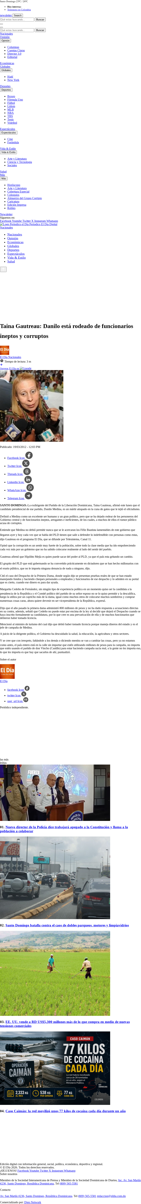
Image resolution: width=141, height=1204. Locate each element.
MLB (10, 109)
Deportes (5, 86)
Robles (11, 208)
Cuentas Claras (16, 50)
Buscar (40, 19)
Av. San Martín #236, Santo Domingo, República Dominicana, (36, 1196)
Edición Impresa (16, 204)
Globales (5, 66)
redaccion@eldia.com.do (111, 1196)
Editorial (12, 57)
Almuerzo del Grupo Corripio (24, 198)
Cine (10, 139)
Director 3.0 (14, 53)
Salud (3, 171)
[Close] (1, 27)
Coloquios (13, 194)
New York (13, 80)
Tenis (10, 119)
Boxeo (11, 96)
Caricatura (13, 201)
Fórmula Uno (15, 99)
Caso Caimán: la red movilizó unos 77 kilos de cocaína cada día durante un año (66, 1111)
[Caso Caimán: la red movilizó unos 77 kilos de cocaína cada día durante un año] (70, 1068)
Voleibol (12, 122)
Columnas (13, 47)
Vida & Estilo (8, 148)
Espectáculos (7, 129)
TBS (10, 116)
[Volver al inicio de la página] (3, 269)
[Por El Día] (4, 353)
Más (2, 174)
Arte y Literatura (17, 158)
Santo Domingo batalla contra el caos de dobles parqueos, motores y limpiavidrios (67, 925)
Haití (10, 76)
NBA (10, 112)
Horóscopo (13, 185)
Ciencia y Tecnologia (19, 162)
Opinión (5, 37)
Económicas (7, 63)
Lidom (11, 106)
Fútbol (11, 102)
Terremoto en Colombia (19, 9)
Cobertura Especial (18, 191)
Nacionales (6, 33)
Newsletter (6, 214)
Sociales (12, 165)
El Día (4, 357)
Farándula (13, 142)
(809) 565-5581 (69, 1183)
